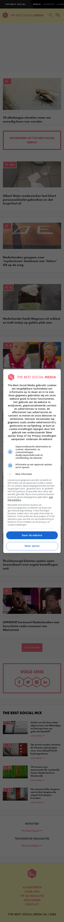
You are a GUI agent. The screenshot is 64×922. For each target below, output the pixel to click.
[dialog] (32, 461)
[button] (32, 474)
